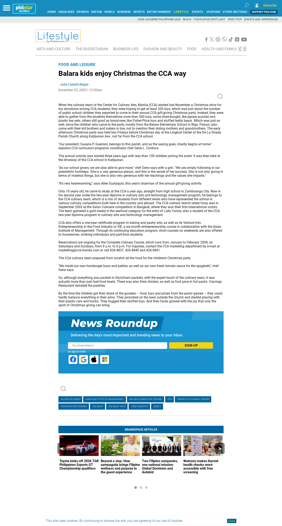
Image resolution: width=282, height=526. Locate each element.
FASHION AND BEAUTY (162, 49)
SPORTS (139, 12)
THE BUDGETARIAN (92, 49)
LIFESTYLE (181, 12)
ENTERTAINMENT (159, 12)
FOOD (192, 49)
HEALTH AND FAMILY (219, 49)
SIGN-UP (191, 345)
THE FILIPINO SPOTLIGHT (209, 19)
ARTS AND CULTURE (54, 49)
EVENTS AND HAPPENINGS (261, 19)
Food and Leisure (76, 64)
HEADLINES (66, 12)
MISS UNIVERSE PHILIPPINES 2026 (159, 19)
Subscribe (270, 5)
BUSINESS (124, 12)
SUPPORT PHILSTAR (264, 12)
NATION (96, 12)
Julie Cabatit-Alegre (74, 84)
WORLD (109, 12)
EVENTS (197, 12)
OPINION (83, 12)
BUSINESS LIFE (126, 49)
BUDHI (187, 19)
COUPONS (213, 12)
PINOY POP (235, 19)
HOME (51, 12)
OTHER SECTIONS (235, 12)
